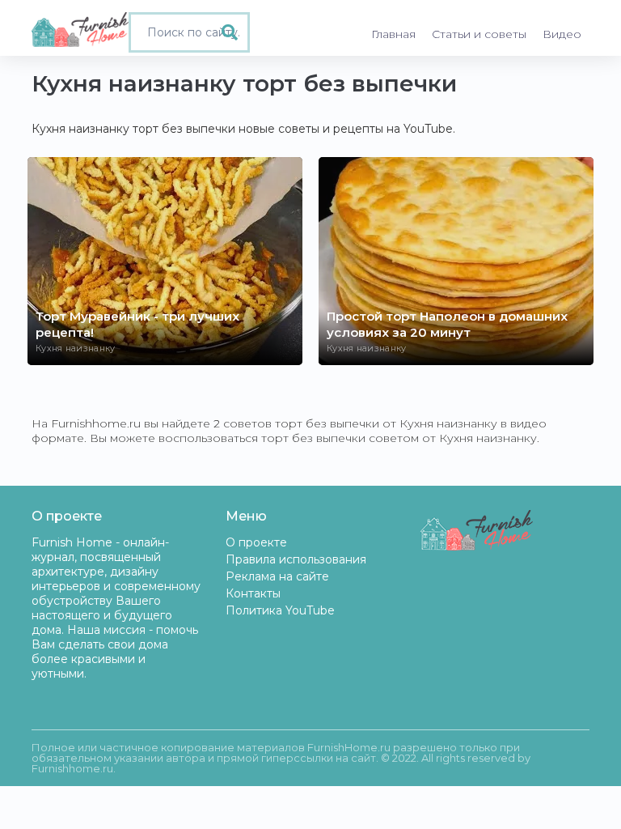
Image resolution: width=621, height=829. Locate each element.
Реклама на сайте (277, 576)
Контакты (253, 593)
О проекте (256, 542)
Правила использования (296, 559)
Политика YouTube (280, 610)
